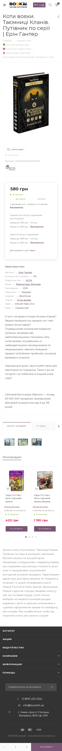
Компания (10, 656)
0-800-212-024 (32, 699)
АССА (29, 280)
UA (42, 4)
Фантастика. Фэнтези (28, 284)
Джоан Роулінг (12, 506)
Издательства (13, 647)
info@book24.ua (33, 705)
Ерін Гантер (25, 272)
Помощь (9, 672)
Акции (7, 639)
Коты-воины (24, 300)
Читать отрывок (16, 426)
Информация (12, 664)
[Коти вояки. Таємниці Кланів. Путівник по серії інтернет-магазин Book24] (31, 103)
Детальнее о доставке (22, 250)
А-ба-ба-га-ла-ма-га (14, 510)
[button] (26, 537)
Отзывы (41, 426)
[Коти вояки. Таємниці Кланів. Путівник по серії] (9, 442)
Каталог (9, 630)
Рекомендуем (12, 457)
